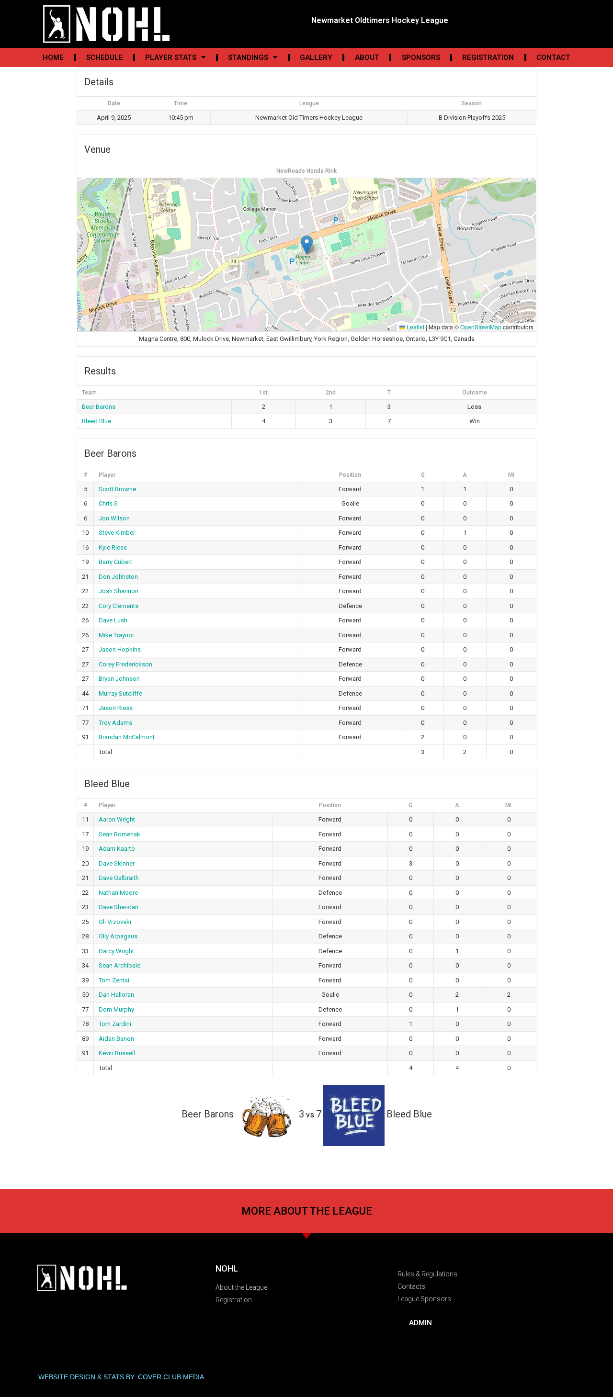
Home (53, 57)
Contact (553, 57)
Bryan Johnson (119, 678)
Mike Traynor (116, 635)
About (367, 57)
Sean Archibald (120, 965)
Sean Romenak (119, 834)
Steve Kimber (117, 532)
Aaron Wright (117, 819)
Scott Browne (117, 489)
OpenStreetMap (480, 327)
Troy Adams (115, 722)
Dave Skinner (117, 863)
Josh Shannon (118, 591)
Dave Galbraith (119, 877)
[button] (307, 245)
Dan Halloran (116, 994)
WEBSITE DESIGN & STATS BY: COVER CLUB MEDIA (121, 1377)
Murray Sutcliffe (120, 693)
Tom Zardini (115, 1023)
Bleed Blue (96, 421)
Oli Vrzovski (115, 921)
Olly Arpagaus (118, 936)
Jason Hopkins (120, 649)
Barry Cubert (115, 561)
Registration (488, 57)
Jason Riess (116, 707)
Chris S (108, 503)
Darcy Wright (116, 951)
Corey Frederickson (125, 664)
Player (107, 475)
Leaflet (414, 327)
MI (511, 475)
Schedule (104, 57)
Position (350, 475)
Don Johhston (118, 576)
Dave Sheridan (118, 907)
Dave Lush (113, 620)
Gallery (316, 57)
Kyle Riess (113, 547)
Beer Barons (98, 406)
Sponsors (421, 57)
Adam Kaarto (117, 848)
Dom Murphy (116, 1009)
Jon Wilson (114, 518)
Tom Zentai (114, 980)
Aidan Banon (116, 1038)
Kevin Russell (117, 1053)
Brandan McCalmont (127, 737)
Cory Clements (118, 605)
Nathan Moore (118, 892)
